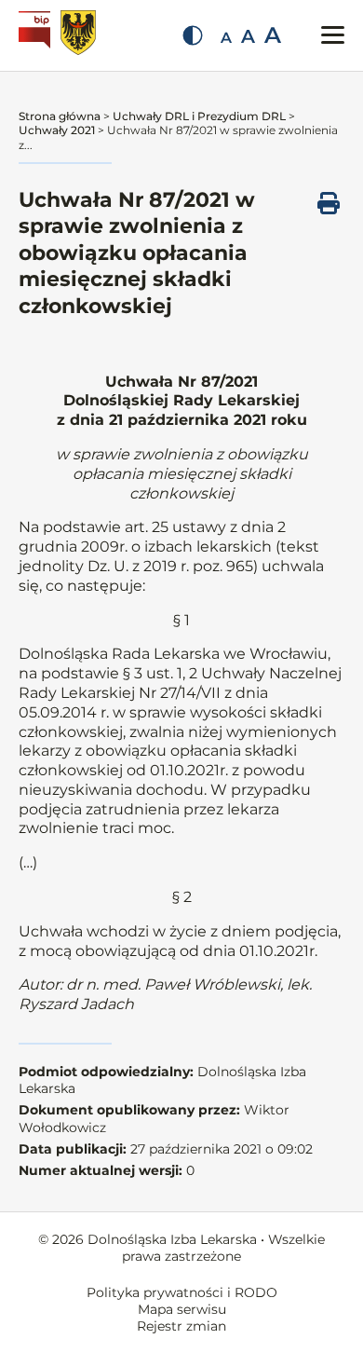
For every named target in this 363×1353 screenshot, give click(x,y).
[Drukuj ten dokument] (328, 203)
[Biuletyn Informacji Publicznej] (37, 35)
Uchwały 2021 (57, 130)
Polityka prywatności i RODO (182, 1292)
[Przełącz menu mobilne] (332, 34)
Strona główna (60, 116)
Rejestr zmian (181, 1326)
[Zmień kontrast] (193, 35)
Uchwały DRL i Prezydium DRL (199, 116)
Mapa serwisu (182, 1309)
